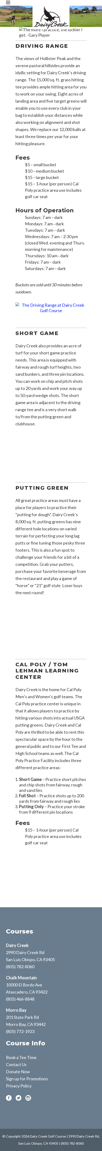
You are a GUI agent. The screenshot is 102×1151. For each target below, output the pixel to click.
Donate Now (18, 1071)
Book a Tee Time (21, 1057)
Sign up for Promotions (27, 1078)
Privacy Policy (19, 1085)
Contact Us (16, 1064)
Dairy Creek (17, 945)
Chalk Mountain (21, 977)
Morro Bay (16, 1010)
